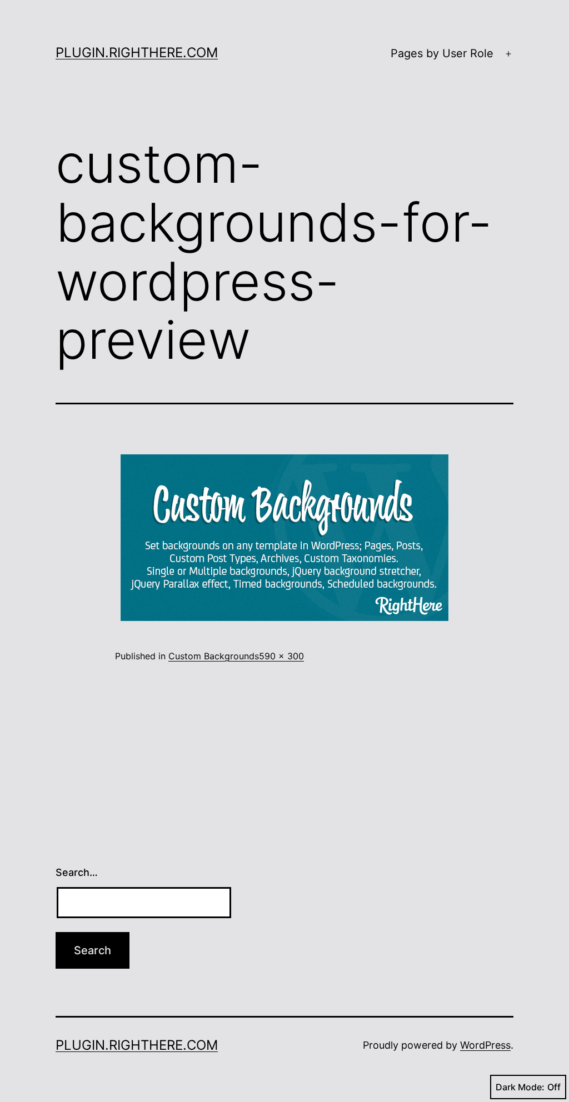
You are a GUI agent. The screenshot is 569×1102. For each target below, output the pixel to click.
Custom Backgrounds (213, 656)
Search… (77, 872)
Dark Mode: (520, 1087)
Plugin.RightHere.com (137, 52)
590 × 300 (281, 656)
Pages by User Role (442, 53)
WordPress (485, 1045)
